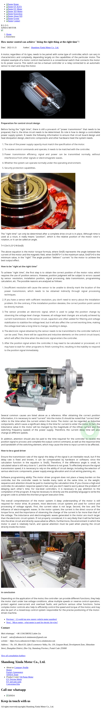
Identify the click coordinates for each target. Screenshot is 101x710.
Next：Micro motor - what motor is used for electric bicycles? (32, 622)
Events (16, 18)
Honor (9, 670)
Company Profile (21, 667)
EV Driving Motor (14, 679)
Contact (17, 21)
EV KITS (18, 7)
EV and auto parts (13, 682)
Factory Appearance (14, 672)
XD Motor (18, 11)
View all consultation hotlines (13, 656)
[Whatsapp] (89, 430)
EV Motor (18, 9)
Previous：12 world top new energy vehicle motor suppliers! (31, 619)
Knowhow (18, 14)
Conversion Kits (13, 684)
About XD (17, 16)
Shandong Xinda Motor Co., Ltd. (45, 47)
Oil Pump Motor (26, 677)
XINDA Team (12, 674)
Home (16, 4)
